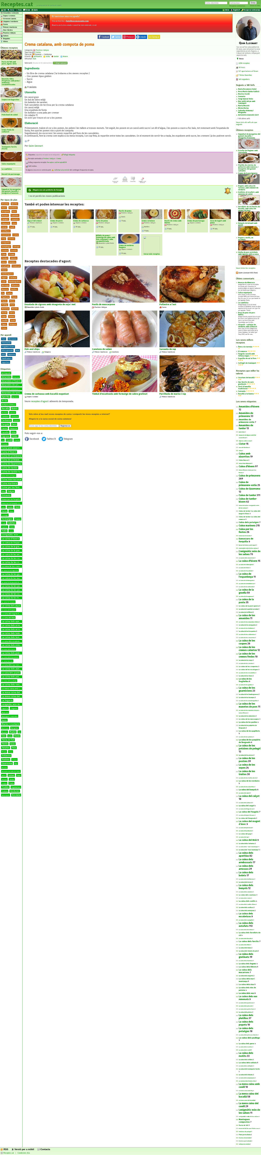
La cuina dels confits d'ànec (247, 904)
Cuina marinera (9, 483)
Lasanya (13, 278)
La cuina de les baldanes (246, 628)
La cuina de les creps (245, 660)
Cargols (5, 424)
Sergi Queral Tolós (245, 99)
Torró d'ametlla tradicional (244, 388)
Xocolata (16, 795)
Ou (19, 732)
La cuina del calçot (11, 605)
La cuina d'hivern (10, 538)
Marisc (4, 720)
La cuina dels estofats (13, 645)
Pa (3, 293)
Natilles (14, 289)
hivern (65, 56)
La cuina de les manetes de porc (17, 578)
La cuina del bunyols (8, 602)
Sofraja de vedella (244, 1144)
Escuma (5, 250)
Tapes (4, 324)
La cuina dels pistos (245, 1012)
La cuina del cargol (246, 806)
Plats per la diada (245, 1135)
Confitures (6, 231)
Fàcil (17, 507)
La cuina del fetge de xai (246, 809)
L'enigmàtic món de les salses (16, 534)
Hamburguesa (7, 274)
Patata (12, 744)
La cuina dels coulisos (246, 907)
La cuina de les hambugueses (248, 694)
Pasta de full (8, 739)
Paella (9, 293)
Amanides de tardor (12, 392)
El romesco (242, 351)
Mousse (5, 289)
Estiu (3, 507)
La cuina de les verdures (249, 781)
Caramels (15, 219)
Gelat (4, 262)
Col (3, 440)
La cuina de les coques (13, 558)
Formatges (7, 519)
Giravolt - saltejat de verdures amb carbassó (247, 326)
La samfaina (243, 303)
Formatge (5, 515)
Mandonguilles (14, 282)
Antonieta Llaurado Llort (248, 115)
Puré (12, 305)
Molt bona (5, 728)
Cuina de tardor (10, 467)
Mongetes (14, 728)
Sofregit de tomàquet (247, 363)
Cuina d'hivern (9, 452)
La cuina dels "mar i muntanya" (249, 850)
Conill (9, 440)
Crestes (11, 239)
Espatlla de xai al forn (247, 358)
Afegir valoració (61, 63)
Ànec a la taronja (245, 347)
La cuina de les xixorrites (246, 786)
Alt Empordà (6, 373)
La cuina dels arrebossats (15, 625)
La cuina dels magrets (246, 976)
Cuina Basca (243, 460)
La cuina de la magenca (246, 596)
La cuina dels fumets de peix (248, 951)
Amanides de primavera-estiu (12, 389)
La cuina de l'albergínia (246, 564)
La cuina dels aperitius (13, 621)
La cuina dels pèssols (245, 1006)
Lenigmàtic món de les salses (15, 704)
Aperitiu (14, 204)
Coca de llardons (244, 447)
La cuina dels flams (245, 948)
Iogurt (4, 278)
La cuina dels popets (11, 673)
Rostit (4, 313)
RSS (5, 1149)
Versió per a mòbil (24, 1149)
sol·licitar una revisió (61, 170)
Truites (5, 787)
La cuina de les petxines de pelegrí (19, 586)
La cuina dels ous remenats (12, 665)
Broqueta (5, 211)
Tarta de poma (102, 221)
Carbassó (16, 421)
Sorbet (11, 316)
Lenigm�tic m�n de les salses (249, 1116)
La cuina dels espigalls (246, 920)
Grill (3, 354)
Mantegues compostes (10, 716)
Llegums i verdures (10, 21)
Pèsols (4, 752)
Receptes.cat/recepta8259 (57, 162)
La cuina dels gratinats (13, 653)
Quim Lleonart (36, 146)
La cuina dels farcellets (246, 929)
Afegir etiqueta (69, 155)
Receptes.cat (17, 4)
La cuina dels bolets (12, 633)
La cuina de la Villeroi (246, 612)
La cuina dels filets (244, 944)
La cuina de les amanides (14, 554)
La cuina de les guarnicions (15, 574)
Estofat (14, 250)
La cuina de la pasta (12, 550)
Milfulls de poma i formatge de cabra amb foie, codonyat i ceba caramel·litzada (105, 238)
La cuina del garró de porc (247, 815)
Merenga (5, 285)
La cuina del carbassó (245, 802)
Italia (4, 530)
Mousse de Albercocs (246, 283)
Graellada (5, 266)
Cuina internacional (11, 479)
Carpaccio (5, 223)
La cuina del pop (245, 834)
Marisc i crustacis (10, 724)
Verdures (14, 791)
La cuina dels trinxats (246, 1075)
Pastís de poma (125, 211)
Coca (14, 223)
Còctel (4, 227)
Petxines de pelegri (245, 1131)
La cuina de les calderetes (247, 634)
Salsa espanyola (245, 293)
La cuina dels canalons (246, 892)
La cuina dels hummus (246, 960)
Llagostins (5, 708)
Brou (14, 211)
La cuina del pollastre (245, 831)
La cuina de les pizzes (246, 755)
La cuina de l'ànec (244, 567)
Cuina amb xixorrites (12, 448)
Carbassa (6, 420)
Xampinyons (5, 795)
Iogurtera (5, 362)
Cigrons (5, 436)
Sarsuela (242, 391)
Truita (4, 328)
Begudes (6, 39)
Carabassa (14, 417)
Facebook (34, 439)
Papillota (5, 297)
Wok (17, 350)
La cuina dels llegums (247, 964)
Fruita (3, 523)
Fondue (5, 258)
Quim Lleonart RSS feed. (248, 273)
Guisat (4, 270)
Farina (4, 511)
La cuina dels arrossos (13, 629)
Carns (5, 24)
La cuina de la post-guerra (249, 606)
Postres (6, 759)
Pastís (4, 301)
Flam (4, 254)
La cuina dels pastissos (246, 1003)
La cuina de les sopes (12, 594)
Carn (14, 424)
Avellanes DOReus (8, 405)
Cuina (240, 450)
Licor (4, 282)
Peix (14, 747)
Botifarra (4, 413)
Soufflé (5, 320)
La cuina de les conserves (247, 637)
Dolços (10, 491)
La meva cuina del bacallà (14, 692)
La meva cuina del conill (14, 696)
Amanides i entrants (11, 13)
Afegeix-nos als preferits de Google (47, 190)
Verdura (5, 791)
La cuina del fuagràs (8, 610)
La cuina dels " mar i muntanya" (248, 846)
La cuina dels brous (245, 882)
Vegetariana (15, 787)
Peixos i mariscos (10, 27)
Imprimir (125, 181)
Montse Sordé (244, 94)
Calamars (12, 413)
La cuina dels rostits (12, 684)
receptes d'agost (39, 401)
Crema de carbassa (81, 221)
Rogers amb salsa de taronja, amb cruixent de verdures (248, 188)
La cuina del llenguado (247, 818)
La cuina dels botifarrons (246, 879)
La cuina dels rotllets (246, 1059)
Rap (16, 764)
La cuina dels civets (245, 898)
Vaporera (11, 354)
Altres (5, 41)
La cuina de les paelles (248, 722)
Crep (3, 239)
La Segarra (7, 700)
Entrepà (16, 247)
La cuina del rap (243, 837)
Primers (14, 760)
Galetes (14, 258)
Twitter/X (51, 439)
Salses (5, 36)
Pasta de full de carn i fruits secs (249, 1128)
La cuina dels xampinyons (247, 1078)
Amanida (5, 204)
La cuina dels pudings (9, 681)
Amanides (16, 377)
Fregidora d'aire (8, 347)
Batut (4, 208)
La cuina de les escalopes (248, 670)
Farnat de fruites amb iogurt (247, 545)
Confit (12, 227)
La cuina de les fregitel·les (10, 570)
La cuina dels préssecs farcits (248, 1035)
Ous (4, 736)
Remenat (5, 309)
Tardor (11, 779)
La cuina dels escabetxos (11, 641)
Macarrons (5, 712)
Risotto (15, 309)
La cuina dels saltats (248, 1063)
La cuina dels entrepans (246, 910)
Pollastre (6, 755)
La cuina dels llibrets (248, 967)
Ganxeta (241, 96)
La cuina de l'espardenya (14, 542)
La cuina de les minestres (247, 716)
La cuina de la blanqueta (246, 580)
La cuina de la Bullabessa (246, 583)
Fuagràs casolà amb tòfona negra (246, 355)
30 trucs (241, 67)
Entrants (6, 495)
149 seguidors (244, 79)
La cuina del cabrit (244, 793)
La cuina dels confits (247, 901)
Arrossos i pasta (9, 19)
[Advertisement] (128, 464)
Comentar (133, 181)
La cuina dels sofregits (246, 1066)
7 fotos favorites (245, 75)
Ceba (13, 432)
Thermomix (6, 343)
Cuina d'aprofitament (245, 463)
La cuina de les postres (13, 590)
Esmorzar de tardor (245, 535)
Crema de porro (56, 221)
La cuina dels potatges (13, 676)
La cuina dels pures (246, 1044)
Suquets (4, 779)
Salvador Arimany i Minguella (246, 111)
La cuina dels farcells (245, 938)
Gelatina (12, 262)
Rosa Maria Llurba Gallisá (248, 91)
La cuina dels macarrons (10, 657)
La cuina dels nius (246, 984)
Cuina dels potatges (8, 476)
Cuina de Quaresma (11, 463)
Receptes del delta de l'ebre (11, 771)
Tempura (12, 324)
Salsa (12, 313)
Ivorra (11, 531)
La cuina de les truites (13, 598)
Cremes (5, 444)
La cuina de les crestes (246, 663)
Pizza (12, 301)
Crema (15, 235)
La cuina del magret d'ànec (12, 614)
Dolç (3, 492)
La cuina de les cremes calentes (18, 562)
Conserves (6, 235)
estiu (47, 56)
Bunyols (5, 215)
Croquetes (6, 243)
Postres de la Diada (245, 1138)
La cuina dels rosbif (245, 1050)
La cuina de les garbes (246, 684)
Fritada (11, 254)
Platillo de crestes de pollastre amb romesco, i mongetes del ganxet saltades (248, 168)
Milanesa (15, 285)
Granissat (16, 266)
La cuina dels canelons (247, 895)
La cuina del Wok (8, 618)
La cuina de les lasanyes (247, 697)
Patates (5, 747)
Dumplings (6, 247)
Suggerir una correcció (142, 182)
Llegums (13, 708)
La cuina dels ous (7, 661)
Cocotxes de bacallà (246, 378)
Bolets (14, 408)
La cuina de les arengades (247, 625)
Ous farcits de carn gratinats (246, 383)
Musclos (4, 732)
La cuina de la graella (12, 546)
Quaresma (7, 763)
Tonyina (4, 783)
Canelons (15, 215)
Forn (3, 339)
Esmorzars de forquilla (11, 499)
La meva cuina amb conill (13, 689)
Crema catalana (148, 221)
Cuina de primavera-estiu (14, 460)
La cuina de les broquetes (247, 631)
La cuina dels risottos (245, 1047)
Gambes (4, 527)
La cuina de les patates (246, 737)
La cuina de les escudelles (247, 673)
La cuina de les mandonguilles (248, 700)
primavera (37, 56)
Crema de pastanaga (195, 221)
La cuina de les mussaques (249, 719)
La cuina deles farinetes (247, 843)
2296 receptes (244, 63)
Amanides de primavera (14, 385)
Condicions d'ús (24, 1153)
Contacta (45, 1149)
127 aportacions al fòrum (248, 71)
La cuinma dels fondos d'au (247, 1081)
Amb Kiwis (242, 432)
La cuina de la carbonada (246, 586)
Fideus (11, 511)
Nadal (13, 732)
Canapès (5, 219)
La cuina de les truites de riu (248, 778)
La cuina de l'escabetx (245, 571)
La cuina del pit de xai (245, 827)
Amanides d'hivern (11, 381)
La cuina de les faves (245, 676)
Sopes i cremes (9, 16)
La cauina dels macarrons (247, 558)
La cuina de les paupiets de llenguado (14, 582)
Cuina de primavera (11, 456)
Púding (4, 305)
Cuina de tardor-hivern (13, 471)
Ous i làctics (8, 30)
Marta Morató (243, 106)
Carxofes (5, 432)
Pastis (5, 743)
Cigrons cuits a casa (245, 441)
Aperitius (15, 397)
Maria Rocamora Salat (247, 89)
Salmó (4, 775)
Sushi (13, 320)
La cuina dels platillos (12, 669)
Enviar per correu (115, 182)
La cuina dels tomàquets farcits (249, 1069)
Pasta (14, 297)
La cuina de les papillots (249, 731)
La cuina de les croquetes (248, 666)
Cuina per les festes (12, 487)
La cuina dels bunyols (12, 637)
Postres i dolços (9, 33)
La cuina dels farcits (8, 649)
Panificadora (7, 358)
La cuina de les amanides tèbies (249, 622)
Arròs (4, 400)
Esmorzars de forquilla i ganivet (13, 503)
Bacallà (5, 408)
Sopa (4, 316)
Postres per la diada (245, 1141)
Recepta (4, 768)
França (18, 519)
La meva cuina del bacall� (247, 1100)
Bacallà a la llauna (246, 394)
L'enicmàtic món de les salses (248, 548)
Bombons (13, 208)
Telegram (68, 439)
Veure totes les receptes (245, 268)
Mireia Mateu (243, 108)
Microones (12, 339)
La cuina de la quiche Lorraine (248, 609)
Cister (15, 436)
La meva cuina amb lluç (246, 1090)
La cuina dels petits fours (247, 1009)
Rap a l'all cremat (34, 221)
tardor (56, 56)
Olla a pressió (7, 350)
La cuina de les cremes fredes (15, 566)
